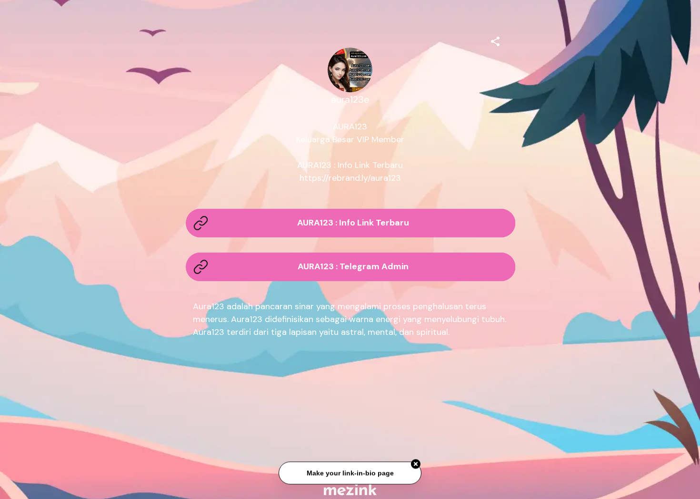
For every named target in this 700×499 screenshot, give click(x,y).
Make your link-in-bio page (349, 472)
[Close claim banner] (415, 463)
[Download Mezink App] (350, 489)
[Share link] (495, 40)
